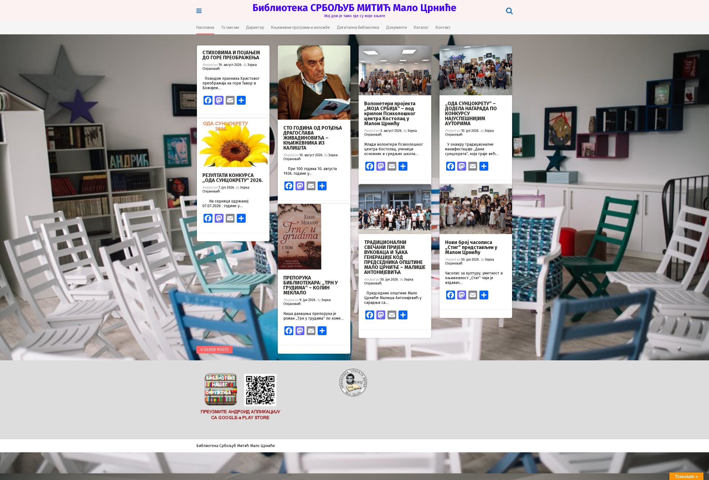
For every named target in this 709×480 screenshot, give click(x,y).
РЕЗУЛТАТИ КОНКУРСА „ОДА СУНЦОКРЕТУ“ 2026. (232, 177)
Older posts (215, 349)
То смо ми (230, 27)
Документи (396, 27)
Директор (255, 27)
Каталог (421, 27)
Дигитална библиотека (358, 27)
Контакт (443, 27)
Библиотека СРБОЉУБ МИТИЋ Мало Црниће (354, 8)
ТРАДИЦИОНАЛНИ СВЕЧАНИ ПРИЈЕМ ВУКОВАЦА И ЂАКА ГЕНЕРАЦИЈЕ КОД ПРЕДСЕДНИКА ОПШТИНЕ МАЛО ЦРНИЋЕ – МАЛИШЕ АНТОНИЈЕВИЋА (394, 257)
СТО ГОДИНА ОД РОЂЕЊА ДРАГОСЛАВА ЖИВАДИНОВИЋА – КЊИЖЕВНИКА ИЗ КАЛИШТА (312, 138)
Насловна (205, 27)
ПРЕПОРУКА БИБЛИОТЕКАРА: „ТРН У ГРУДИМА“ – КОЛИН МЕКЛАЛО (310, 285)
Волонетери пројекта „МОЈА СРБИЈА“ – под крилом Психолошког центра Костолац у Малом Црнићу (389, 114)
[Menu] (199, 11)
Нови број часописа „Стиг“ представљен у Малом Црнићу (471, 247)
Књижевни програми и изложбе (300, 27)
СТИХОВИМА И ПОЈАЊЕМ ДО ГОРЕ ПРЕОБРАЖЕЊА (231, 55)
